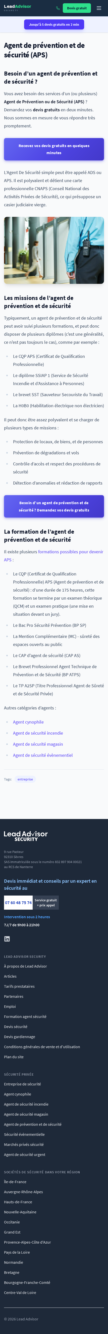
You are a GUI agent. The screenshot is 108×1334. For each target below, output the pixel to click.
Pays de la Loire (17, 1252)
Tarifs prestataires (19, 986)
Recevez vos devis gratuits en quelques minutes (54, 149)
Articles (10, 976)
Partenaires (13, 996)
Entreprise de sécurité (22, 1083)
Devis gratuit (77, 8)
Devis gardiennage (19, 1036)
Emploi (10, 1006)
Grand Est (12, 1232)
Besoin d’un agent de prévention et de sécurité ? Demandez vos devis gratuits (54, 506)
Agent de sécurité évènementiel (43, 755)
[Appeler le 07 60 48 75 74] (58, 8)
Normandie (13, 1262)
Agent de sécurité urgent (24, 1154)
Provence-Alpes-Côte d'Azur (27, 1242)
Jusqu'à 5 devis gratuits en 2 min (54, 24)
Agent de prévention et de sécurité (33, 1124)
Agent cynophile (28, 722)
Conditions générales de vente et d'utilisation (42, 1046)
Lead (17, 8)
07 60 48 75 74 (18, 902)
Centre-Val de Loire (20, 1292)
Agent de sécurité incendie (38, 733)
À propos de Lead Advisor (25, 966)
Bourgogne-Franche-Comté (27, 1282)
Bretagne (11, 1272)
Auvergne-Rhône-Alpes (23, 1191)
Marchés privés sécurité (24, 1144)
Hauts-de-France (18, 1201)
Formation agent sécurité (25, 1016)
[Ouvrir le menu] (99, 8)
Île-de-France (15, 1181)
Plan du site (14, 1056)
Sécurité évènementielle (24, 1134)
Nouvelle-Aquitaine (20, 1211)
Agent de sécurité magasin (38, 744)
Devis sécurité (15, 1026)
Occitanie (12, 1221)
